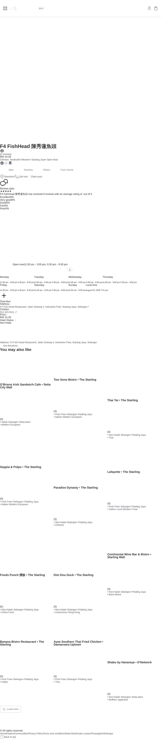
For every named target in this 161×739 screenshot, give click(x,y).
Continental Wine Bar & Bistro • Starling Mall (129, 556)
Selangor (108, 733)
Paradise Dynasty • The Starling (76, 487)
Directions (9, 176)
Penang (95, 733)
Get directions (10, 345)
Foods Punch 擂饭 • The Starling (22, 575)
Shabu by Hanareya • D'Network (129, 662)
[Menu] (5, 8)
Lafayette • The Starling (123, 471)
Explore (10, 733)
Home (3, 733)
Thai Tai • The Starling (122, 400)
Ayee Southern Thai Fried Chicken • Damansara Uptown (78, 643)
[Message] (13, 163)
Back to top (10, 737)
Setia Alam (70, 733)
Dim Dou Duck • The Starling (73, 575)
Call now (23, 176)
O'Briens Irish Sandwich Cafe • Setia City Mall (25, 386)
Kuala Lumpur (83, 733)
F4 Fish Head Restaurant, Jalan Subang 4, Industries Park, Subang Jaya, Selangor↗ (44, 307)
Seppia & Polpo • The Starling (20, 467)
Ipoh (101, 733)
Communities (21, 733)
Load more (13, 709)
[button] (156, 8)
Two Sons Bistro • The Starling (75, 379)
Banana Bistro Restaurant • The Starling (22, 643)
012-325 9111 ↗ (8, 312)
